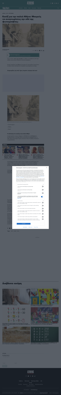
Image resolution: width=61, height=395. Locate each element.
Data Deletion (25, 227)
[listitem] (30, 184)
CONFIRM (23, 223)
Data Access (30, 227)
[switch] (42, 186)
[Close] (47, 168)
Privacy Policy (36, 227)
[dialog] (30, 197)
